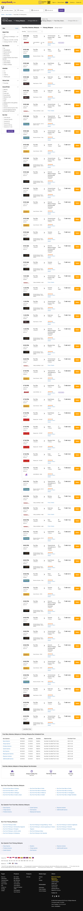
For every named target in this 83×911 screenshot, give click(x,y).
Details (49, 45)
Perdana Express (7, 746)
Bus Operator (16, 878)
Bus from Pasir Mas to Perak (64, 788)
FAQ (2, 885)
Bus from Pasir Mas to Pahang (11, 788)
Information (41, 887)
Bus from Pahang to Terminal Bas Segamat (14, 827)
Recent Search (61, 2)
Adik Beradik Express (8, 758)
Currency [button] (72, 2)
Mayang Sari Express (8, 753)
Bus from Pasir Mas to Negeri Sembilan (66, 795)
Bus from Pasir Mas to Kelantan (38, 790)
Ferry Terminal (17, 892)
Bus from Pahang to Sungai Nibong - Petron (41, 824)
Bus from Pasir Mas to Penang (64, 790)
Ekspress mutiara (7, 756)
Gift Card (28, 876)
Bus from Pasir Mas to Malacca (38, 792)
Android (40, 876)
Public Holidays (42, 889)
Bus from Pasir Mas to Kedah (37, 795)
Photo (53, 43)
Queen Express (6, 748)
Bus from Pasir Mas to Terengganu (65, 792)
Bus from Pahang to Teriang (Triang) (66, 829)
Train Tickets (16, 882)
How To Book (4, 883)
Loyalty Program (55, 881)
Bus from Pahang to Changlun (10, 829)
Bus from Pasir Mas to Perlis (37, 788)
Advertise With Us (55, 888)
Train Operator (17, 883)
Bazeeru (32, 846)
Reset (16, 28)
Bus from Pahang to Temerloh (64, 827)
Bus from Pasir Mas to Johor (10, 790)
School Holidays (42, 891)
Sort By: (24, 31)
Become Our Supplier (56, 876)
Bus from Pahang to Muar (36, 831)
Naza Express (6, 741)
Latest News (4, 878)
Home (2, 14)
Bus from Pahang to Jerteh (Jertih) (12, 831)
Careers (3, 890)
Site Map (3, 888)
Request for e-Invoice (55, 890)
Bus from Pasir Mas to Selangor (11, 792)
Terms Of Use (54, 886)
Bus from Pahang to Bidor (9, 824)
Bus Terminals (17, 880)
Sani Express (6, 751)
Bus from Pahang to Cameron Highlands (67, 824)
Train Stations (17, 885)
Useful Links (54, 883)
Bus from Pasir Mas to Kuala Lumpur (12, 795)
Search (61, 10)
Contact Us (78, 2)
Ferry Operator (17, 890)
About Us (3, 876)
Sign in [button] (54, 2)
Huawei (40, 880)
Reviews (49, 43)
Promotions (3, 882)
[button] (67, 2)
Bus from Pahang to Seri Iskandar (38, 833)
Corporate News (4, 880)
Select (77, 37)
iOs (39, 878)
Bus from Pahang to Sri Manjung (11, 833)
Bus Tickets (9, 14)
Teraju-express (6, 743)
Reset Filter (10, 131)
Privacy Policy (54, 885)
